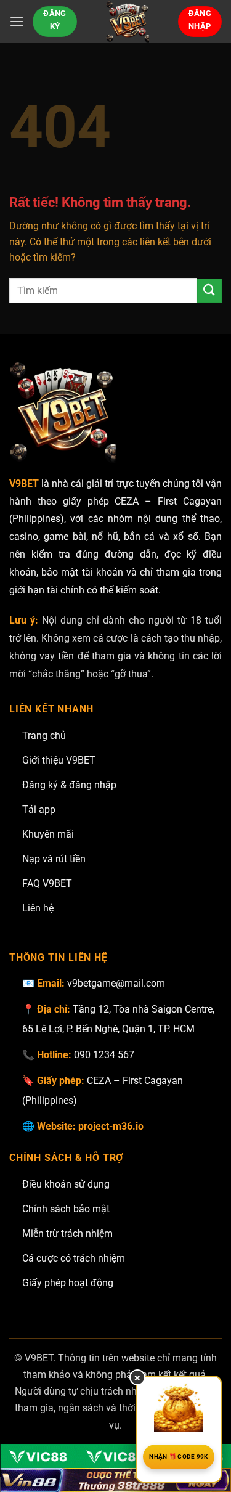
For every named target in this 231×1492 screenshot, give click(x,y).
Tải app (38, 809)
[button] (16, 21)
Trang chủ (44, 735)
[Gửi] (209, 291)
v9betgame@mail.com (116, 983)
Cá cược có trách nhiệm (73, 1258)
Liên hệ (38, 908)
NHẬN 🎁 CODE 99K (178, 1456)
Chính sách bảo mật (66, 1209)
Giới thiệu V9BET (58, 760)
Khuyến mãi (48, 834)
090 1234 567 (104, 1055)
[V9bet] (127, 21)
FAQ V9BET (47, 883)
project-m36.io (111, 1126)
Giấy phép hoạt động (67, 1283)
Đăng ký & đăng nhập (69, 785)
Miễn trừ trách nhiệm (67, 1233)
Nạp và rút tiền (54, 859)
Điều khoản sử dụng (66, 1184)
